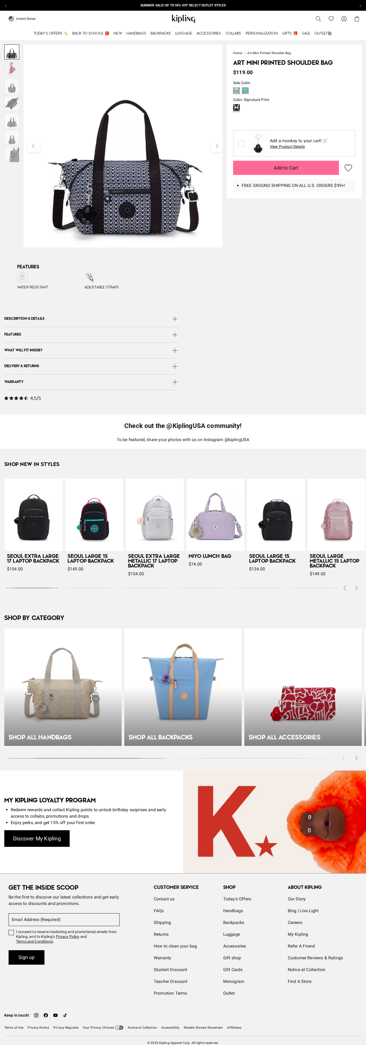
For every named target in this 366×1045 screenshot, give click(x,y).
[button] (236, 91)
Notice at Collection (306, 969)
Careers (295, 922)
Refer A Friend (301, 946)
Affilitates (234, 1027)
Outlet (229, 993)
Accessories (209, 33)
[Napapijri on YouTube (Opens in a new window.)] (55, 1015)
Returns (161, 934)
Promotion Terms (170, 993)
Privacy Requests (66, 1027)
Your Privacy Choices (98, 1027)
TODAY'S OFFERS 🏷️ (51, 33)
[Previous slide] (6, 5)
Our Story (297, 898)
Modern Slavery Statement (203, 1027)
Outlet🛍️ (323, 33)
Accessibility (170, 1027)
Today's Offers (237, 898)
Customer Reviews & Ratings (315, 957)
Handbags (136, 33)
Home (237, 53)
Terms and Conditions (34, 941)
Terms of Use (13, 1027)
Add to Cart (286, 168)
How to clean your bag (175, 946)
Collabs (233, 33)
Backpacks (161, 33)
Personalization (262, 33)
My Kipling (298, 934)
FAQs (159, 910)
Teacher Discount (171, 981)
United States (26, 19)
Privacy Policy (68, 936)
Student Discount (170, 969)
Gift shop (232, 957)
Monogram (233, 981)
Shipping (162, 922)
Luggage (183, 33)
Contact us (164, 898)
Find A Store (299, 981)
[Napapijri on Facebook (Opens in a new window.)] (45, 1015)
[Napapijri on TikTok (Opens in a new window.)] (65, 1015)
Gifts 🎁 (290, 33)
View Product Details (287, 146)
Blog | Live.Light (303, 910)
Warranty (162, 957)
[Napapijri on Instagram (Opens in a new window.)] (36, 1015)
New (118, 33)
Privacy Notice (38, 1027)
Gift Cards (233, 969)
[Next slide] (360, 5)
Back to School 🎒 (90, 33)
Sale (306, 33)
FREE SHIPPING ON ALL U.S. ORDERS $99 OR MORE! (183, 5)
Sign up (26, 957)
